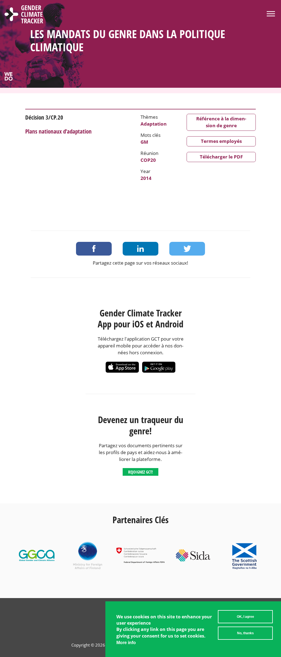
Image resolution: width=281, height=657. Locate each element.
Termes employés (221, 141)
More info (126, 642)
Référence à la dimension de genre (221, 122)
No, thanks (245, 633)
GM (144, 142)
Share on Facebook (94, 249)
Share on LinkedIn (140, 249)
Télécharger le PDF (221, 157)
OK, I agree (245, 617)
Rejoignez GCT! (140, 472)
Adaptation (153, 124)
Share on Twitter (187, 249)
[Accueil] (23, 15)
